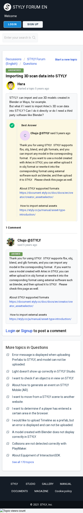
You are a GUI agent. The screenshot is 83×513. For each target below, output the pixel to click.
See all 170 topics (23, 462)
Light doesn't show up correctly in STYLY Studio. (44, 371)
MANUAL (66, 483)
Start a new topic (66, 59)
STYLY (14, 483)
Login (10, 330)
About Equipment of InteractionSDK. (36, 455)
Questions (30, 63)
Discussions (13, 59)
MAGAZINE (41, 491)
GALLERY (47, 483)
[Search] (34, 38)
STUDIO (30, 483)
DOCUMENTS (19, 491)
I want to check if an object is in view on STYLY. (43, 378)
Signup (27, 330)
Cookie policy (63, 491)
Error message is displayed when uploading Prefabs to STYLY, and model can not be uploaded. (41, 359)
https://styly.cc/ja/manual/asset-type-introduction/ (40, 319)
